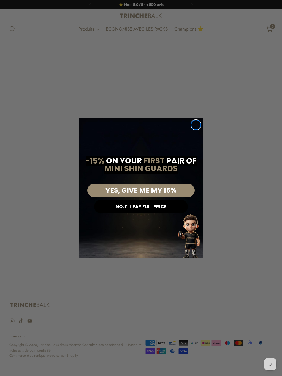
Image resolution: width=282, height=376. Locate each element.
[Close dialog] (196, 125)
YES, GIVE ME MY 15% (141, 190)
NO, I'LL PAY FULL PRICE (141, 206)
